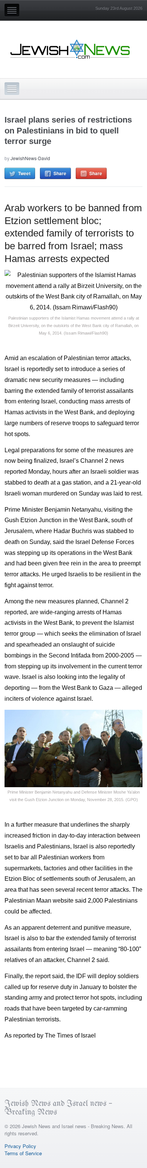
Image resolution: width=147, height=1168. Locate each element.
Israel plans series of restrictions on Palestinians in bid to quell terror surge (68, 130)
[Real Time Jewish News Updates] (70, 49)
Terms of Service (23, 1153)
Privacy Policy (20, 1146)
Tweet (24, 173)
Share (60, 173)
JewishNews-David (30, 158)
